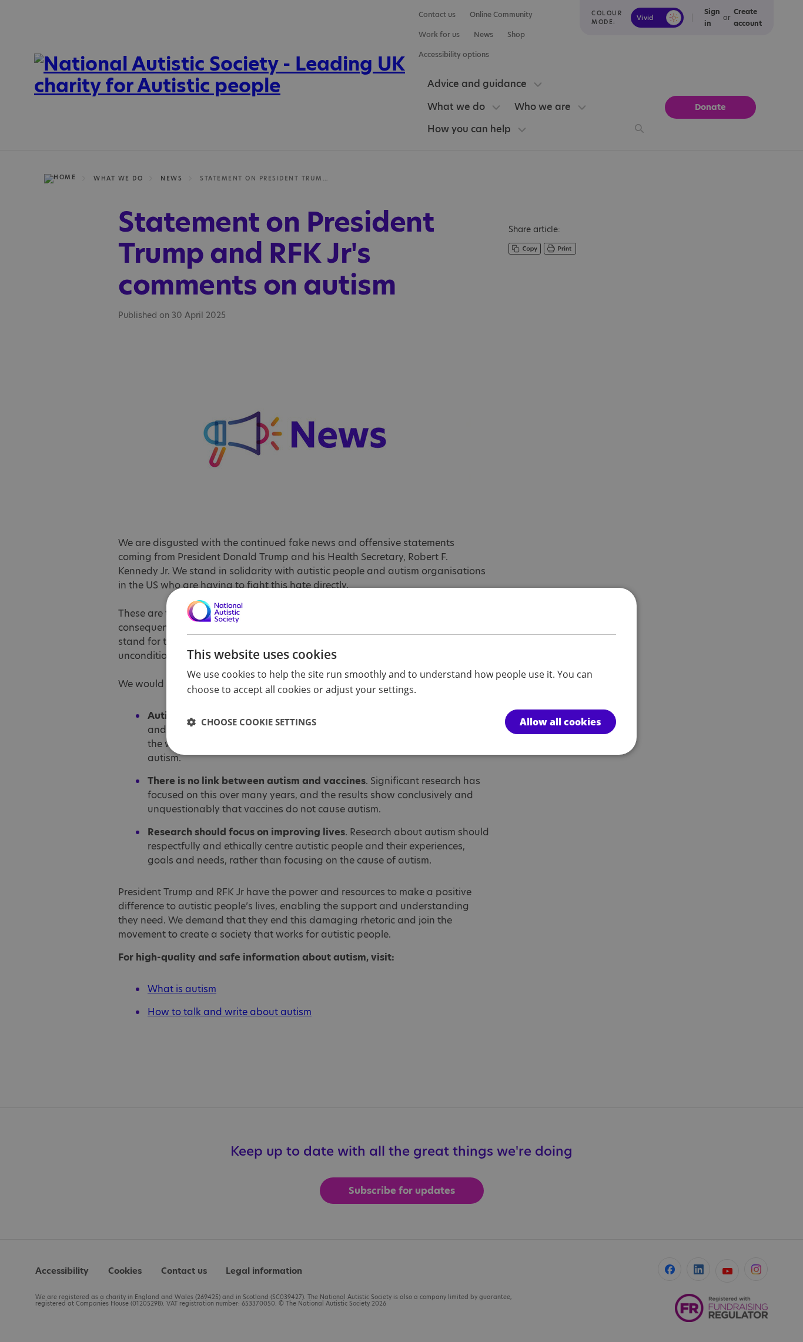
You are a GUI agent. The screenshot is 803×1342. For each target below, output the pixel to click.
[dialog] (401, 670)
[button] (251, 721)
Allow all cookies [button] (560, 721)
